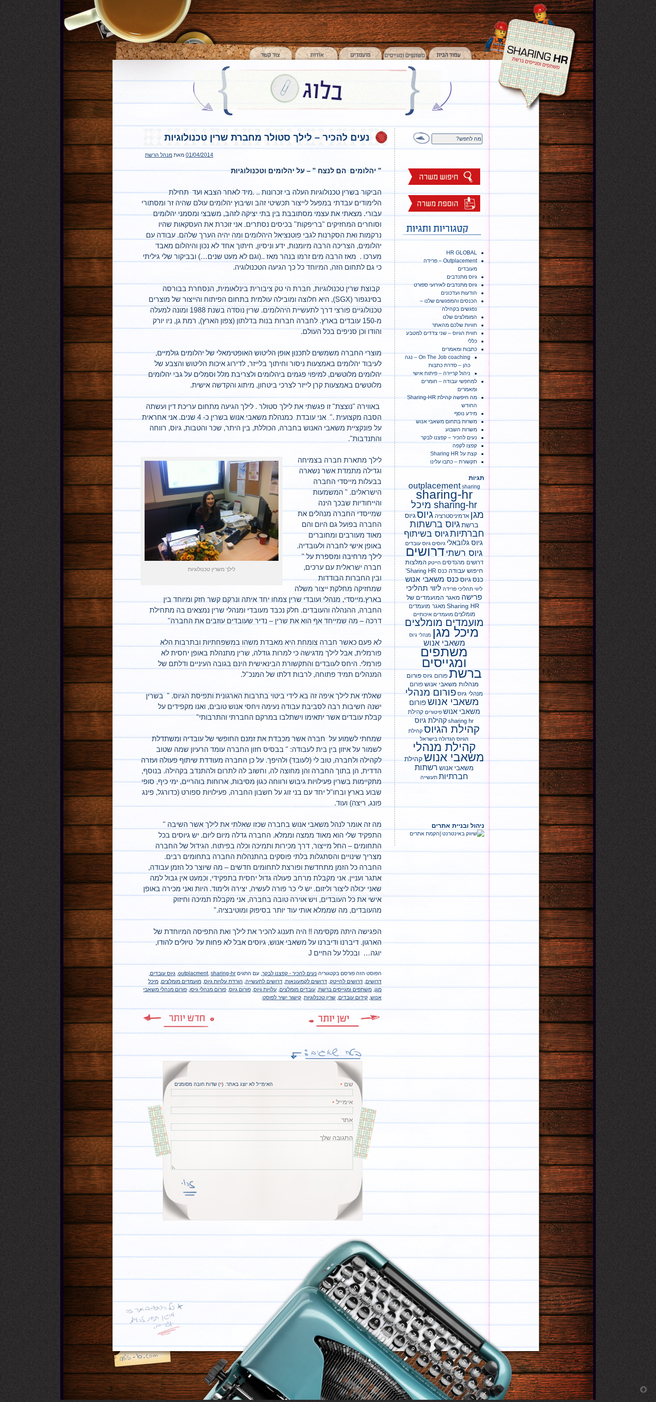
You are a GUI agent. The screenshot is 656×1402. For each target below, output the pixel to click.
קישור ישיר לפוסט (281, 997)
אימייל (344, 1102)
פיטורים (433, 712)
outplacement (434, 485)
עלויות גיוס (265, 989)
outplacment (193, 973)
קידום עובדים (353, 997)
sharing (471, 487)
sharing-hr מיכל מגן (447, 509)
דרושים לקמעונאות (306, 981)
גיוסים (438, 543)
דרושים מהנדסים (462, 562)
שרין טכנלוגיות (320, 997)
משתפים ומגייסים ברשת (345, 989)
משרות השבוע (461, 429)
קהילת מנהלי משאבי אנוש (448, 752)
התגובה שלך (336, 1137)
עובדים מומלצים (297, 989)
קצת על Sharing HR (453, 454)
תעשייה (428, 777)
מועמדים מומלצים (181, 981)
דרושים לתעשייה (263, 981)
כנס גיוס (471, 579)
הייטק (434, 562)
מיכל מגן (455, 632)
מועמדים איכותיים (433, 614)
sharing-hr (223, 973)
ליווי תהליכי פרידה (462, 589)
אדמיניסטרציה (452, 516)
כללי (472, 341)
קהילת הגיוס (452, 729)
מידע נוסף (465, 413)
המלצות (416, 562)
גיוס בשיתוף (426, 533)
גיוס (425, 514)
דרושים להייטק (346, 981)
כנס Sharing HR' (426, 570)
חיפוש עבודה (465, 570)
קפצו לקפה (465, 445)
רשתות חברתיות (441, 772)
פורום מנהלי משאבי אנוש (442, 697)
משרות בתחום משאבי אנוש (446, 421)
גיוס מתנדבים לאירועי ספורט (445, 285)
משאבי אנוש (444, 642)
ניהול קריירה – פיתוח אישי (441, 373)
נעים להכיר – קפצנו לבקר (449, 437)
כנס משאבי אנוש (432, 579)
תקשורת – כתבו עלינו (453, 462)
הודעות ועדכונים (459, 293)
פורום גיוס (240, 989)
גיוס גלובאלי (465, 543)
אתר (347, 1119)
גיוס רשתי (464, 553)
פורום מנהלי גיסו (208, 989)
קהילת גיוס (431, 720)
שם (348, 1084)
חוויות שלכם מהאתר (454, 325)
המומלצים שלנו (460, 317)
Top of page (643, 1389)
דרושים (373, 981)
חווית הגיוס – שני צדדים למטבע (441, 333)
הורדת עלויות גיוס (223, 981)
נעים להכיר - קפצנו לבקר (289, 973)
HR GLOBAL (461, 253)
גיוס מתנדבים (462, 277)
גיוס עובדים (162, 973)
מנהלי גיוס (420, 635)
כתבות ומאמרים (459, 349)
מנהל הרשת (158, 155)
